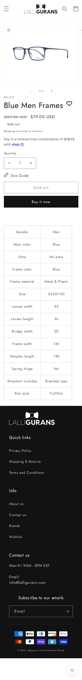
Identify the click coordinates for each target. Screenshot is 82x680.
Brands (14, 525)
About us (16, 503)
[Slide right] (51, 91)
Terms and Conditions (26, 472)
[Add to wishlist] (69, 103)
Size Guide (20, 175)
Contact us (17, 514)
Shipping (9, 131)
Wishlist (15, 536)
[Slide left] (31, 91)
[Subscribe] (67, 611)
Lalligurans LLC (35, 650)
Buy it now (41, 201)
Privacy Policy (20, 450)
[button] (6, 8)
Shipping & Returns (25, 461)
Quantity (10, 153)
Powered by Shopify (54, 650)
